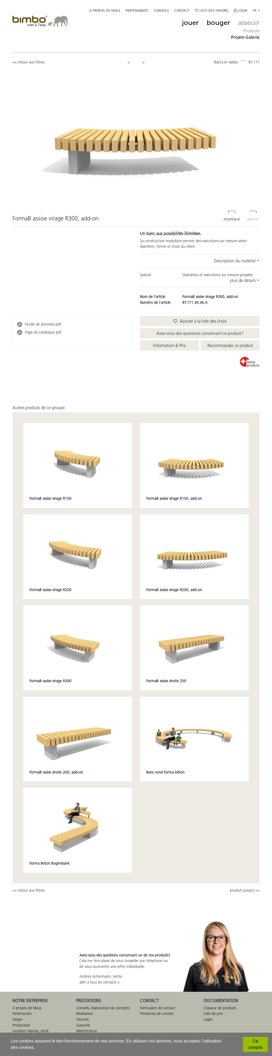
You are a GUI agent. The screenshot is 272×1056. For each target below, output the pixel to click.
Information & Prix (169, 345)
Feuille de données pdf (43, 324)
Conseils (161, 10)
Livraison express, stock (30, 1030)
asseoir (249, 22)
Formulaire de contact (157, 1008)
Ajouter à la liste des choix (202, 321)
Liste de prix (213, 1013)
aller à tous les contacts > (99, 982)
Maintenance (86, 1030)
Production (21, 1025)
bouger (218, 22)
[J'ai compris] (255, 1044)
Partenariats (137, 10)
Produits (251, 30)
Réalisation (84, 1013)
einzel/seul (232, 219)
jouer (190, 22)
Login (242, 10)
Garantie (83, 1025)
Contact (182, 10)
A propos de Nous (26, 1008)
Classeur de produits (220, 1008)
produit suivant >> (245, 890)
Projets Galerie (245, 37)
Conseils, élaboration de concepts (103, 1008)
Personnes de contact (157, 1013)
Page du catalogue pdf (43, 332)
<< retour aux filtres (28, 62)
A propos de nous (104, 10)
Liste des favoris (213, 10)
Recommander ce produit (230, 345)
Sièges (17, 1019)
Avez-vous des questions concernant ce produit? (199, 333)
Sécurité (82, 1019)
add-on (253, 219)
